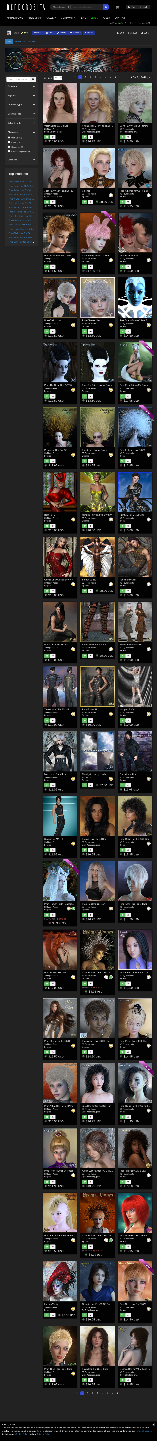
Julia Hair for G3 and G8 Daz (96, 1106)
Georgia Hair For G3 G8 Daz (96, 1304)
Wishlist (90, 32)
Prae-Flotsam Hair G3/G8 (132, 450)
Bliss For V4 (50, 515)
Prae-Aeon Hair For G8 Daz (133, 904)
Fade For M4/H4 (128, 579)
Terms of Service (144, 1431)
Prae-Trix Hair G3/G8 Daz (133, 1170)
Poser (106, 17)
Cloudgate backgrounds (94, 774)
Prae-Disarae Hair (91, 320)
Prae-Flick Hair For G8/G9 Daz (23, 233)
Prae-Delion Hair (52, 320)
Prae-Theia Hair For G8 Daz (58, 1369)
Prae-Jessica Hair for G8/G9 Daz (24, 220)
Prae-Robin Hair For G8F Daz (134, 839)
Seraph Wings (89, 579)
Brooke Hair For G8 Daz (94, 839)
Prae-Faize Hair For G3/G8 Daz (60, 255)
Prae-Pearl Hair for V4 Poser (22, 194)
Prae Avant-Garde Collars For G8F (137, 320)
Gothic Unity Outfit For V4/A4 (58, 579)
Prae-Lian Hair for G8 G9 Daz (23, 242)
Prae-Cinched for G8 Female (134, 190)
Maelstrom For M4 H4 (55, 774)
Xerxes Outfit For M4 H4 (56, 709)
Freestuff (76, 32)
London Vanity (51, 1304)
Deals (94, 17)
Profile (39, 32)
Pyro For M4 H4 (90, 709)
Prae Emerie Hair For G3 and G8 (136, 972)
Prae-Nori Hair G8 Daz (93, 904)
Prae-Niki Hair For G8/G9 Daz (23, 211)
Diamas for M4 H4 (53, 839)
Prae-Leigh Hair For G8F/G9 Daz (25, 203)
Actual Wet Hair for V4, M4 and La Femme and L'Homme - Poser (114, 1170)
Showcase (20, 41)
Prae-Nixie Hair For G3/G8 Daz (135, 1304)
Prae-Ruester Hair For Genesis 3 (60, 1235)
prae (60, 132)
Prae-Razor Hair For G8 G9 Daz (24, 229)
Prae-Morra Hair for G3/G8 (57, 1041)
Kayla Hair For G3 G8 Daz (95, 1369)
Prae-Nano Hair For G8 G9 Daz (24, 199)
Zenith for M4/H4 (128, 774)
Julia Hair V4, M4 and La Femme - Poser (64, 190)
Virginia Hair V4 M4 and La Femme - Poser (103, 126)
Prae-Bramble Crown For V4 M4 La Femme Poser (107, 972)
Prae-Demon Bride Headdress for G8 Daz (65, 904)
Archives (32, 41)
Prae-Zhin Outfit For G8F (21, 216)
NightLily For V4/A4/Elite (132, 515)
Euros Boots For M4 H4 (94, 644)
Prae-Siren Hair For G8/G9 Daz (24, 237)
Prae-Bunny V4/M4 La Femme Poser (100, 255)
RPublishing (52, 132)
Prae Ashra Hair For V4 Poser (23, 190)
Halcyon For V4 (127, 709)
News (83, 17)
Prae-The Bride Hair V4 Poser (97, 385)
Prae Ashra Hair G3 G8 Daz (22, 181)
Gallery (51, 17)
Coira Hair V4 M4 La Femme (134, 126)
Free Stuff (35, 17)
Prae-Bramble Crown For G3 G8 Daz (100, 1235)
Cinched (86, 190)
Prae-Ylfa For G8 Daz (55, 972)
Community (68, 17)
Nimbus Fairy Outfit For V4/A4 (97, 515)
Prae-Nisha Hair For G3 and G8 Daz (138, 1106)
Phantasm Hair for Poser (94, 450)
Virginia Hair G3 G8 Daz (56, 126)
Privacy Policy (43, 1434)
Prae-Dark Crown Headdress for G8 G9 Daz (30, 224)
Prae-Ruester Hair (129, 255)
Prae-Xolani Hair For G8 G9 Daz (24, 207)
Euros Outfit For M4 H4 (56, 644)
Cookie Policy (21, 1434)
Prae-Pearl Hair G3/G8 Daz (22, 186)
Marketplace (15, 17)
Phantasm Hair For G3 (55, 450)
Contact (120, 17)
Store (50, 32)
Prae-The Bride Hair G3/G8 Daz (60, 385)
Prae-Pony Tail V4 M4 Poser (134, 385)
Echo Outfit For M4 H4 (131, 644)
